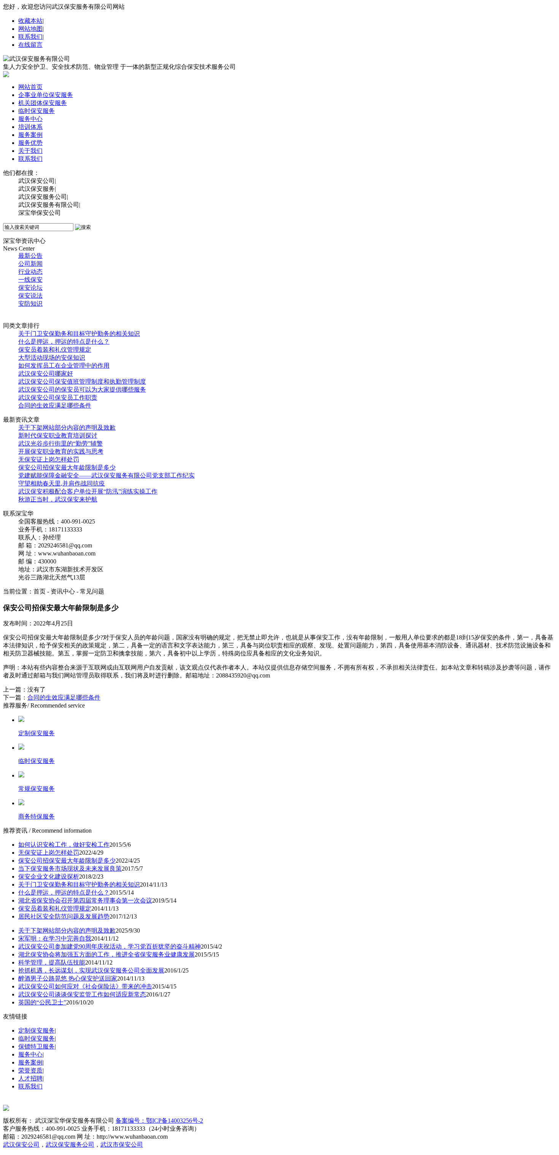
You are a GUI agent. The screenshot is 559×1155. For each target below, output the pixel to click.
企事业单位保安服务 (45, 95)
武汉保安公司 (21, 1144)
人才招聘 (30, 1078)
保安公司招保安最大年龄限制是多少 (67, 467)
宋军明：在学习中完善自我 (54, 938)
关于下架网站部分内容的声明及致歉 (67, 427)
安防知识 (30, 303)
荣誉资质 (30, 1070)
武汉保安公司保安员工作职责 (57, 397)
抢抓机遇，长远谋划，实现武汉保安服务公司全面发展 (91, 970)
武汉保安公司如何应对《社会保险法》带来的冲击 (85, 986)
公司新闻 (30, 263)
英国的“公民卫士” (42, 1002)
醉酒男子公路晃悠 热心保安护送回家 (67, 978)
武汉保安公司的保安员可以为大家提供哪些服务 (82, 389)
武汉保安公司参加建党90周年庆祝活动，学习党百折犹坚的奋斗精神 (109, 946)
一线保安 (30, 279)
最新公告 (30, 255)
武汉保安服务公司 (70, 1144)
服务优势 (30, 143)
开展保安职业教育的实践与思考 (60, 451)
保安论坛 (30, 287)
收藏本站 (30, 20)
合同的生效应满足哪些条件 (54, 405)
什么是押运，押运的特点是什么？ (64, 341)
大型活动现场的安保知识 (51, 357)
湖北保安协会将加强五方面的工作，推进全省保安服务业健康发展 (106, 954)
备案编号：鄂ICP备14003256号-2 (159, 1120)
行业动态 (30, 271)
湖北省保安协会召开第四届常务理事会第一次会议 (85, 900)
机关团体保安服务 (42, 103)
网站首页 (30, 87)
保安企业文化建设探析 (48, 876)
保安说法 (30, 295)
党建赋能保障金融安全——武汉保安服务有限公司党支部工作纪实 (106, 475)
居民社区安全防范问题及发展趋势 (64, 916)
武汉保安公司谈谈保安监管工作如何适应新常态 (82, 994)
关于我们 (30, 151)
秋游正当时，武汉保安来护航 (57, 499)
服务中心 (30, 119)
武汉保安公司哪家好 (45, 373)
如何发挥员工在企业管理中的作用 (64, 365)
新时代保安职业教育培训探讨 (57, 435)
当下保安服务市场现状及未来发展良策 (70, 868)
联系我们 (30, 36)
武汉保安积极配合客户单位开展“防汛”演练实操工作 (87, 491)
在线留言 (30, 44)
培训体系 (30, 127)
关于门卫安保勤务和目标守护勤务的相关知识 (79, 333)
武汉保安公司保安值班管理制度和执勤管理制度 (82, 381)
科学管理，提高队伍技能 (51, 962)
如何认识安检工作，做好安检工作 (64, 844)
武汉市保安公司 (121, 1144)
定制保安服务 (36, 1030)
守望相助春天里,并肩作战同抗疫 (61, 483)
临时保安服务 (36, 111)
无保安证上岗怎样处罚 (48, 459)
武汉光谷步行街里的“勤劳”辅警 (60, 443)
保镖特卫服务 (36, 1046)
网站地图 (30, 28)
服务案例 (30, 135)
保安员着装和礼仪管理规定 (54, 349)
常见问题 (30, 311)
